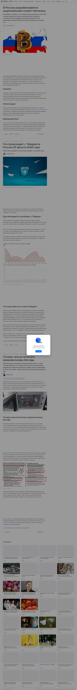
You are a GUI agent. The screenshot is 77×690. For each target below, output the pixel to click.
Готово (38, 351)
